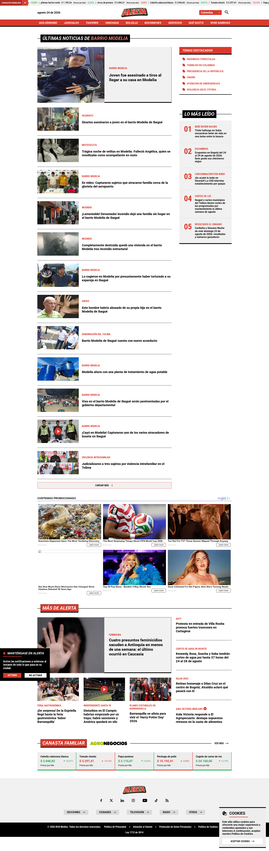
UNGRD (191, 77)
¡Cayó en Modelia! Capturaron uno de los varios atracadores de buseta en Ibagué (125, 434)
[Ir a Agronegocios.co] (108, 743)
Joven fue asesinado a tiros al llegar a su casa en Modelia (135, 77)
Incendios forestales (201, 59)
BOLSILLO (132, 22)
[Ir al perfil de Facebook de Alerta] (101, 800)
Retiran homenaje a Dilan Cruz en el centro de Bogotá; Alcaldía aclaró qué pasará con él (202, 687)
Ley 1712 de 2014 (134, 832)
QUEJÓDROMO (48, 22)
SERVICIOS (175, 22)
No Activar (35, 675)
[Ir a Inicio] (134, 12)
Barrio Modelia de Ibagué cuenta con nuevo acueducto (119, 341)
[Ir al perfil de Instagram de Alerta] (133, 800)
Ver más (219, 743)
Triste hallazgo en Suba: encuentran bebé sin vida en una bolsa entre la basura (211, 133)
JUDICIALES (71, 22)
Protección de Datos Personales (175, 827)
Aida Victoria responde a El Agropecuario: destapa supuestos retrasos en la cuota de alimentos (199, 718)
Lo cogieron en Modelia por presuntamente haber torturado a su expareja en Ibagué (126, 278)
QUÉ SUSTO (196, 22)
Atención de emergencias (203, 83)
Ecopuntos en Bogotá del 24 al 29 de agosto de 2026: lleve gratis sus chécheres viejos (210, 157)
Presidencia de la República (205, 71)
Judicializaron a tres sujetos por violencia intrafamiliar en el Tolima (123, 465)
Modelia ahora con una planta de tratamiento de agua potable (124, 372)
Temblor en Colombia (201, 65)
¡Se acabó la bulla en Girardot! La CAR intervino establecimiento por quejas (210, 180)
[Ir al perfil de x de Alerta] (111, 800)
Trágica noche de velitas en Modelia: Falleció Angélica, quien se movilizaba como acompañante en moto (126, 153)
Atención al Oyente (142, 827)
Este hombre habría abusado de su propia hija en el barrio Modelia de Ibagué (121, 309)
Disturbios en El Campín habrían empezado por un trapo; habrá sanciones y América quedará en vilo (101, 716)
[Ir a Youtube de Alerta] (145, 800)
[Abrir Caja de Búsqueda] (227, 12)
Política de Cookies (242, 833)
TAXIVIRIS (92, 22)
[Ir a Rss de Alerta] (167, 800)
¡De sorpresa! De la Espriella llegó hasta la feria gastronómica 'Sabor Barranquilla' (56, 716)
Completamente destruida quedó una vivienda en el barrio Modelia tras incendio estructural (122, 247)
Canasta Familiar (11, 3)
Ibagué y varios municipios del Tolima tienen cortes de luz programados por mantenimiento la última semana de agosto (210, 205)
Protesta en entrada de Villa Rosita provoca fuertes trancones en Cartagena (200, 627)
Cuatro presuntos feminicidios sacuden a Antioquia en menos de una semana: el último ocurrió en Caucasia (136, 647)
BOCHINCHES (153, 22)
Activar (12, 675)
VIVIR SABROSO (220, 22)
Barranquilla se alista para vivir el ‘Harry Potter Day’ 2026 (148, 717)
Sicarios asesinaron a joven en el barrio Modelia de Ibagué (122, 122)
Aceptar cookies (240, 841)
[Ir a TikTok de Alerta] (156, 800)
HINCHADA (112, 22)
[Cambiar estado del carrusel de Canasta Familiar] (25, 3)
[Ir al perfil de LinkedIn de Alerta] (122, 800)
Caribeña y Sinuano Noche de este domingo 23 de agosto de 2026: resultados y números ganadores (210, 233)
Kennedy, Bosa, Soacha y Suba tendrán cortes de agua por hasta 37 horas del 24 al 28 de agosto (203, 657)
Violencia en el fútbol (202, 89)
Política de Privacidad (115, 827)
